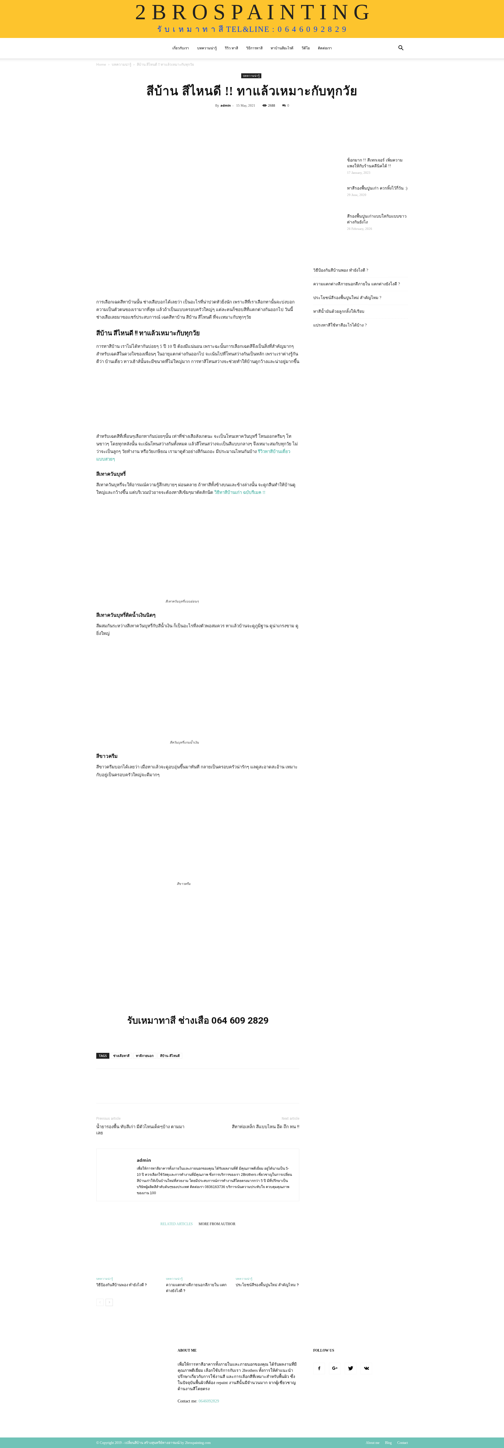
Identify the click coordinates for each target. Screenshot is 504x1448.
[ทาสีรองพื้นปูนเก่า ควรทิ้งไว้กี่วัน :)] (327, 195)
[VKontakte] (366, 1368)
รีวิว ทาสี (231, 48)
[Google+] (335, 1368)
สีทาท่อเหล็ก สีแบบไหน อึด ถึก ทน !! (265, 1126)
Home (101, 64)
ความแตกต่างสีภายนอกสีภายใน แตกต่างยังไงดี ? (356, 284)
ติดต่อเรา (325, 48)
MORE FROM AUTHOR (217, 1224)
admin (225, 105)
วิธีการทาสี (254, 48)
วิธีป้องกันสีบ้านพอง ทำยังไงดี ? (121, 1285)
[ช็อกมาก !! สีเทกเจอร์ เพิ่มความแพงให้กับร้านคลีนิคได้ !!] (327, 167)
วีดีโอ (306, 48)
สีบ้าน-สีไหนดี (170, 1055)
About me (372, 1443)
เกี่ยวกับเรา (180, 48)
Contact (402, 1443)
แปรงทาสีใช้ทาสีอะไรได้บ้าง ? (340, 325)
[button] (401, 48)
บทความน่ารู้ (207, 48)
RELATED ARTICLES (176, 1224)
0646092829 (209, 1401)
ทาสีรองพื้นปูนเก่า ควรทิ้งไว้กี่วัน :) (377, 188)
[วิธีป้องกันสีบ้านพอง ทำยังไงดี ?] (128, 1252)
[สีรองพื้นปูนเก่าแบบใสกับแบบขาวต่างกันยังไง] (327, 223)
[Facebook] (319, 1368)
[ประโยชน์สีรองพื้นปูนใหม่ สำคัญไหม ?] (267, 1252)
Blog (388, 1443)
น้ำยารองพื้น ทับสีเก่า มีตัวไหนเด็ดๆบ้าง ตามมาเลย (140, 1130)
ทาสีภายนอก (145, 1055)
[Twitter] (350, 1368)
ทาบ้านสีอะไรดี (282, 48)
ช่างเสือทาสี (121, 1055)
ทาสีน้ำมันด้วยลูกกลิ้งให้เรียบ (338, 311)
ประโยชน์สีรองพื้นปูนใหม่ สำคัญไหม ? (267, 1285)
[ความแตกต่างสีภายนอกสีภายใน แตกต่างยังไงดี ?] (198, 1252)
